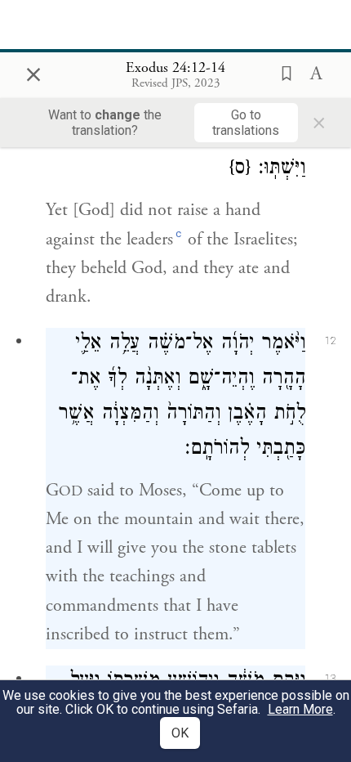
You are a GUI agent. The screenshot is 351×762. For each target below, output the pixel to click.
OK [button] (180, 733)
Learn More (300, 709)
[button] (281, 72)
